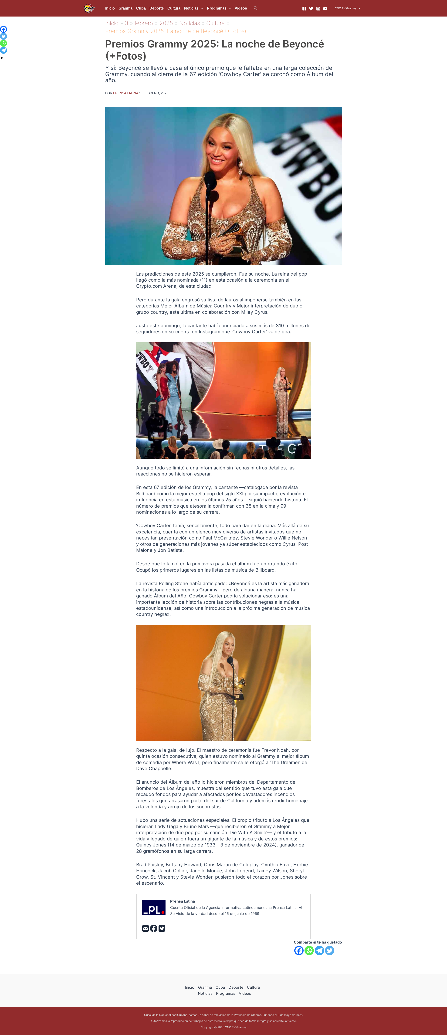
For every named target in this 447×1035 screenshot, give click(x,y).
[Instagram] (318, 9)
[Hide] (2, 58)
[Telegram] (319, 950)
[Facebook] (304, 9)
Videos (241, 8)
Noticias (191, 8)
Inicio (110, 8)
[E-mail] (146, 929)
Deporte (156, 8)
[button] (256, 8)
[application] (201, 8)
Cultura (173, 8)
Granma (125, 8)
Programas (217, 8)
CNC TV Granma (345, 8)
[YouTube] (325, 9)
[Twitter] (311, 9)
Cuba (141, 8)
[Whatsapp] (309, 950)
